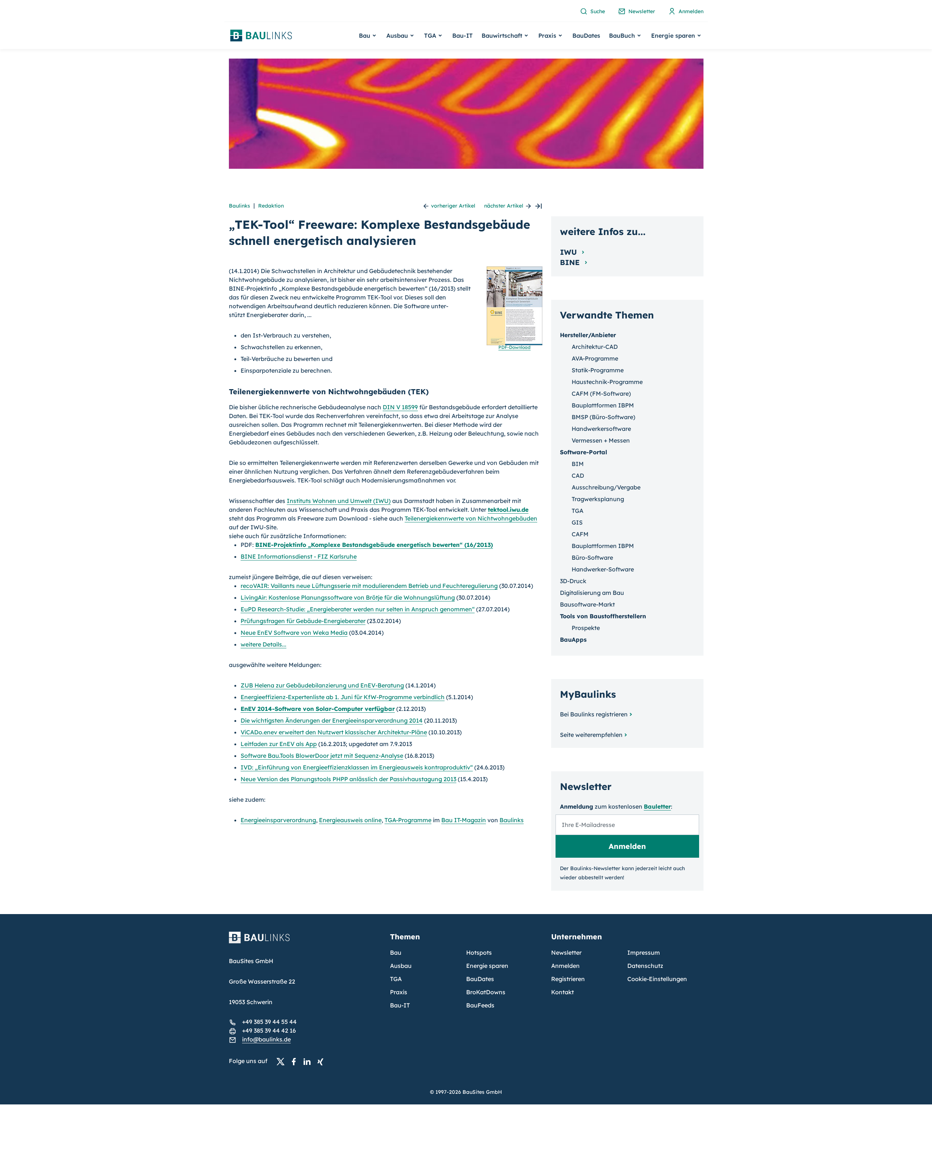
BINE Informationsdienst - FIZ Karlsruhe (299, 556)
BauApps (573, 639)
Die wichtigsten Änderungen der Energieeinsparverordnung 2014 (332, 720)
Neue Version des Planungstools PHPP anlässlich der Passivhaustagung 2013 (348, 779)
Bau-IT (462, 35)
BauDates (586, 35)
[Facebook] (295, 1061)
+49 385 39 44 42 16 (269, 1030)
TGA (577, 510)
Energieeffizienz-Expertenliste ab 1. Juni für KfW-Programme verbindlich (343, 697)
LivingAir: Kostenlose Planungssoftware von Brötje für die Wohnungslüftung (348, 597)
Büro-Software (592, 557)
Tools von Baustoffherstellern (603, 616)
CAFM (580, 534)
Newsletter (566, 952)
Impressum (643, 952)
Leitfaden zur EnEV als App (279, 744)
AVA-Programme (595, 358)
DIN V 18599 (400, 407)
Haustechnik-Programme (607, 381)
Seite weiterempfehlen (591, 734)
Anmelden (565, 965)
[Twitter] (282, 1061)
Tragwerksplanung (598, 499)
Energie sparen (487, 965)
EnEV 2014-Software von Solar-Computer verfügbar (318, 708)
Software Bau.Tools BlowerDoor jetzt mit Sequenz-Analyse (322, 755)
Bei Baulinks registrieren (594, 714)
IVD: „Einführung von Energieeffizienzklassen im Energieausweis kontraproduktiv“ (357, 767)
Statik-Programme (598, 370)
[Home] (305, 942)
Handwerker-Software (603, 569)
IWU (569, 252)
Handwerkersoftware (601, 428)
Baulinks (239, 205)
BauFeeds (480, 1005)
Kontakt (562, 992)
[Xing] (322, 1061)
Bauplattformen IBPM (603, 405)
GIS (577, 522)
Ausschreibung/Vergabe (606, 487)
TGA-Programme (408, 820)
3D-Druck (573, 581)
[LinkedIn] (309, 1061)
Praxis (398, 992)
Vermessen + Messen (601, 440)
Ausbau (401, 965)
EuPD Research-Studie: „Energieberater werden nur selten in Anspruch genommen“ (358, 609)
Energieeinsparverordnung (278, 820)
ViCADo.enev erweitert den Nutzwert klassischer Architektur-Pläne (334, 732)
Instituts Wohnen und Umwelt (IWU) (339, 500)
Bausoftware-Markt (587, 604)
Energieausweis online (350, 820)
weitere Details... (263, 644)
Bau (395, 952)
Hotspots (479, 952)
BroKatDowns (485, 992)
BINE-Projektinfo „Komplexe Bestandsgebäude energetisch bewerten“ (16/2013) (374, 544)
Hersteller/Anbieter (588, 335)
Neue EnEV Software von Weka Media (294, 632)
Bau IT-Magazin (463, 820)
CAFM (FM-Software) (601, 393)
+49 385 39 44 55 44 (269, 1021)
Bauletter (657, 806)
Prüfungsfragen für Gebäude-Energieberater (303, 621)
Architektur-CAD (595, 346)
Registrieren (568, 979)
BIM (578, 463)
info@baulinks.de (266, 1039)
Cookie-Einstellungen (657, 979)
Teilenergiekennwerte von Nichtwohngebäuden (471, 518)
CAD (578, 475)
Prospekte (586, 627)
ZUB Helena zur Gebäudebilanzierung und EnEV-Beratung (322, 685)
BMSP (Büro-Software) (603, 417)
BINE (571, 262)
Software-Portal (583, 452)
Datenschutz (645, 965)
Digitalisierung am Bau (592, 592)
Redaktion (271, 205)
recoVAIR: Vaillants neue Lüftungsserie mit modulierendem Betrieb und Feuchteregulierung (369, 585)
